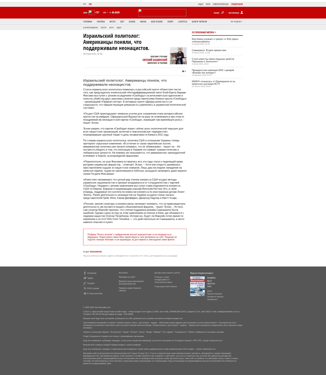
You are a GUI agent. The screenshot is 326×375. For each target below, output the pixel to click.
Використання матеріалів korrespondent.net (131, 282)
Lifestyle (182, 21)
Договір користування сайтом (167, 273)
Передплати (212, 299)
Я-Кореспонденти (90, 27)
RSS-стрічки (93, 288)
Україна (101, 21)
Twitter (90, 278)
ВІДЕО (200, 4)
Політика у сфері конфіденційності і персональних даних (163, 279)
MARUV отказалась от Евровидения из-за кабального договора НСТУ (213, 82)
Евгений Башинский (155, 60)
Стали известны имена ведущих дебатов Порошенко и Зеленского (213, 60)
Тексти (103, 27)
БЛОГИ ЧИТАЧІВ (199, 21)
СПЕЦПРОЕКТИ (237, 4)
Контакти (123, 273)
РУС (84, 4)
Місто (112, 21)
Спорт (170, 21)
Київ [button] (85, 12)
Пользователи (96, 251)
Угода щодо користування (166, 286)
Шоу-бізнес (157, 21)
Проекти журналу (214, 294)
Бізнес (132, 21)
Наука (143, 21)
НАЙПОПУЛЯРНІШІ (221, 4)
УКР (90, 4)
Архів (209, 291)
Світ (122, 21)
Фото (111, 27)
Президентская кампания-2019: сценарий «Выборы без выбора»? (213, 71)
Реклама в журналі (215, 297)
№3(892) (211, 278)
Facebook (91, 273)
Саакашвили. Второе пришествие (209, 50)
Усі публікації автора (203, 32)
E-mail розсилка (95, 293)
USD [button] (104, 12)
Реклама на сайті (127, 277)
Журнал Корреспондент (201, 273)
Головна (87, 21)
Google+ (91, 283)
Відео (119, 27)
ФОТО (208, 4)
